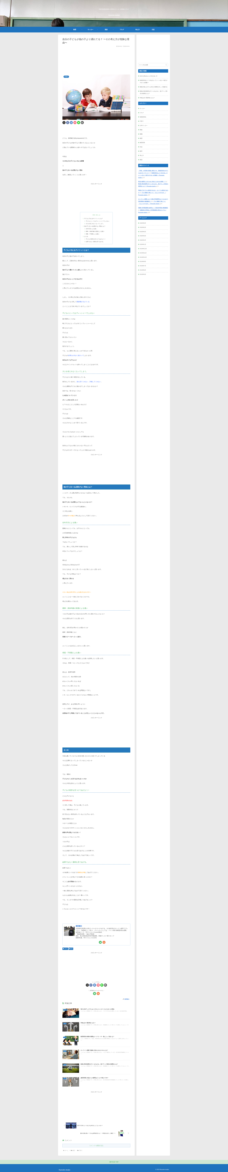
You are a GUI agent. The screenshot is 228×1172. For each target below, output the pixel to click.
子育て (66, 948)
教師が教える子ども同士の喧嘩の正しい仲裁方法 (153, 87)
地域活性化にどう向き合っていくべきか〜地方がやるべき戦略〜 (153, 81)
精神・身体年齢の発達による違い (95, 231)
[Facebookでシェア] (67, 122)
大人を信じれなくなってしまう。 (95, 223)
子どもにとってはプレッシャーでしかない (97, 221)
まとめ (86, 236)
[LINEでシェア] (78, 122)
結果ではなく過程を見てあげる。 (95, 241)
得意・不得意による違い (92, 234)
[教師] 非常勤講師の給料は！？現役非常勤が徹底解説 (153, 207)
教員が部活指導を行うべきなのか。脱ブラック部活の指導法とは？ (153, 92)
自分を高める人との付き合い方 (148, 76)
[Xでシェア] (64, 122)
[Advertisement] (96, 60)
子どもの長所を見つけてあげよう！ (96, 239)
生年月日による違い (91, 228)
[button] (82, 122)
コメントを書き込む (96, 1145)
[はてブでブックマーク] (71, 122)
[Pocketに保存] (75, 122)
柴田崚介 (79, 926)
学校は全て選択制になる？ (147, 97)
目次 (94, 215)
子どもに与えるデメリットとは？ (93, 218)
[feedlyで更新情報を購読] (100, 942)
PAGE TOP (114, 1162)
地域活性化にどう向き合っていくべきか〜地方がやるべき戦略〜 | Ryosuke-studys (153, 175)
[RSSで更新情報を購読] (104, 942)
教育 (72, 948)
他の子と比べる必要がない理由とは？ (94, 226)
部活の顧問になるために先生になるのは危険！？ (152, 181)
